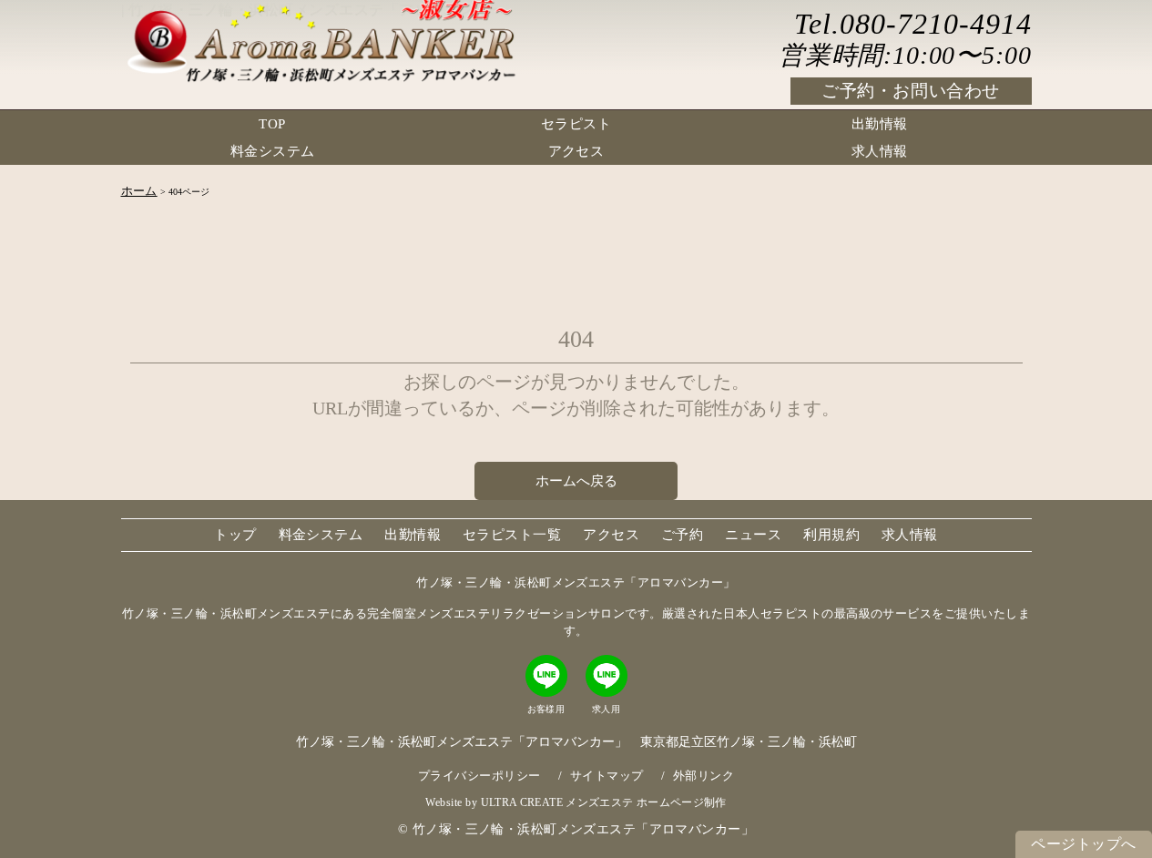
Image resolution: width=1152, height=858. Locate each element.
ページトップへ (1083, 844)
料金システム (272, 151)
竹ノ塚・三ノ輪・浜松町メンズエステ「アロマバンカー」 (583, 829)
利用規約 (831, 535)
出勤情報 (879, 124)
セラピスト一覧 (512, 535)
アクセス (576, 151)
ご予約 (682, 535)
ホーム (139, 191)
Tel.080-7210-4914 (912, 23)
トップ (235, 535)
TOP (272, 124)
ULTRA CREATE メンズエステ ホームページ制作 (604, 802)
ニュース (753, 535)
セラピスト (576, 124)
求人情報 (879, 151)
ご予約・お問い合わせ (910, 90)
